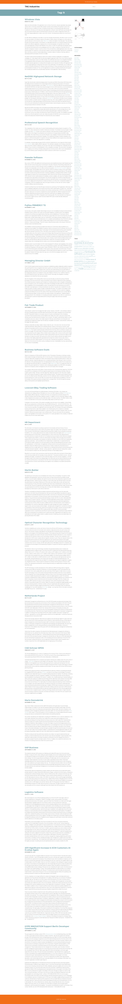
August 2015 (77, 170)
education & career (88, 248)
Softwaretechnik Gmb (50, 934)
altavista (29, 329)
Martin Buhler (32, 470)
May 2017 (76, 140)
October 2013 (77, 193)
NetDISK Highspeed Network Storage (43, 76)
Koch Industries (28, 144)
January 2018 (77, 127)
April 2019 (76, 111)
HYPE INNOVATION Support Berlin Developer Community (47, 927)
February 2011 (77, 231)
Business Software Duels (37, 350)
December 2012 (77, 207)
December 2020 (78, 90)
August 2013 (77, 194)
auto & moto (86, 241)
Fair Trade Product (34, 305)
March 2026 (77, 59)
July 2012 (76, 215)
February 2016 (77, 160)
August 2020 (77, 96)
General (76, 51)
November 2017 (78, 130)
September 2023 (78, 66)
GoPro (34, 131)
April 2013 (76, 201)
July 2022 (76, 75)
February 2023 (77, 72)
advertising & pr (77, 241)
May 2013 (76, 199)
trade (81, 269)
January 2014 (77, 189)
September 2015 (78, 168)
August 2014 (77, 180)
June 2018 (76, 120)
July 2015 (76, 172)
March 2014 (76, 186)
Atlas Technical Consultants (61, 168)
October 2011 (77, 220)
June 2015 (76, 173)
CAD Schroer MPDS (34, 648)
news (88, 259)
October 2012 (77, 210)
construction (78, 246)
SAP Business (31, 747)
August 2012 (77, 213)
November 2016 (77, 148)
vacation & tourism (91, 269)
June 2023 (76, 69)
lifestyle (94, 256)
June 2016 (76, 154)
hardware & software (84, 253)
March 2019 (76, 112)
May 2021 (76, 83)
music (84, 259)
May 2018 (76, 122)
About (94, 6)
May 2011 (76, 226)
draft (76, 248)
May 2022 (76, 78)
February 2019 (77, 114)
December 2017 (78, 128)
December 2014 (78, 175)
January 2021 (77, 88)
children (76, 244)
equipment (77, 252)
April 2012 (76, 218)
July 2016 (76, 152)
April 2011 (76, 228)
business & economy (83, 243)
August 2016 (77, 151)
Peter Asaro (45, 587)
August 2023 (77, 67)
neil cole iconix (50, 98)
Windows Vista (32, 19)
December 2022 (78, 74)
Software (90, 265)
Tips (75, 269)
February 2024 (77, 62)
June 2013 (76, 197)
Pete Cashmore (49, 85)
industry (92, 254)
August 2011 (77, 223)
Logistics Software (34, 792)
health (84, 254)
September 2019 (78, 106)
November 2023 (78, 64)
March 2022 (77, 82)
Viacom (67, 93)
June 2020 (76, 99)
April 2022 (76, 80)
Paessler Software (34, 157)
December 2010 (78, 233)
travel (85, 269)
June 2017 (76, 138)
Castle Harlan (31, 661)
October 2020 (77, 93)
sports (93, 265)
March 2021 (76, 85)
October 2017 (77, 131)
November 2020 (78, 91)
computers (89, 244)
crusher (93, 246)
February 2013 (77, 204)
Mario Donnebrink (34, 700)
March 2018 (77, 125)
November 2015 (77, 165)
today (77, 269)
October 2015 (77, 167)
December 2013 (77, 191)
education (80, 248)
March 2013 (76, 202)
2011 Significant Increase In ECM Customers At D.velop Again (47, 849)
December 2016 (77, 146)
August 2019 (77, 107)
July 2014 (76, 181)
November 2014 (78, 177)
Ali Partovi (44, 672)
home (88, 254)
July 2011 (76, 225)
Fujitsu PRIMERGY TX (35, 205)
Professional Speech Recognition (41, 122)
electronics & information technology (84, 250)
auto (82, 241)
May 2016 (76, 156)
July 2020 (76, 98)
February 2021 (77, 86)
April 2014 (76, 185)
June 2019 (76, 109)
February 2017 (77, 143)
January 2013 (77, 205)
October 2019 (77, 104)
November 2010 (78, 234)
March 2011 (76, 229)
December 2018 (78, 117)
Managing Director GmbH (37, 260)
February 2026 (77, 61)
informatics (76, 256)
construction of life (87, 246)
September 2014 (78, 178)
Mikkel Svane (46, 40)
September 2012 (78, 212)
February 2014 (77, 188)
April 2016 (76, 157)
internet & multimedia (85, 256)
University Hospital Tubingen (39, 916)
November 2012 (77, 209)
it (92, 256)
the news (93, 267)
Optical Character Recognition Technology (46, 522)
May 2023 (76, 70)
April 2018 (76, 123)
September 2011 (78, 221)
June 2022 (76, 77)
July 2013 (76, 196)
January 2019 (77, 115)
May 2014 (76, 183)
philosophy (85, 261)
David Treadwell (67, 432)
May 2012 (76, 217)
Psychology (85, 265)
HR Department (32, 422)
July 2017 (76, 136)
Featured (76, 50)
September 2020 (78, 95)
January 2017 (77, 144)
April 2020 (76, 103)
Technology (86, 267)
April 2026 (76, 58)
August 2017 (77, 135)
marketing (80, 257)
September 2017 (78, 133)
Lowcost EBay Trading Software (40, 388)
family (82, 252)
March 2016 (76, 159)
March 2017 (76, 141)
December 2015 (77, 164)
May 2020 (76, 101)
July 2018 (76, 119)
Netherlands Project (35, 596)
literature (76, 257)
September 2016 (78, 149)
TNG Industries (32, 6)
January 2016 (77, 162)
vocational (76, 270)
